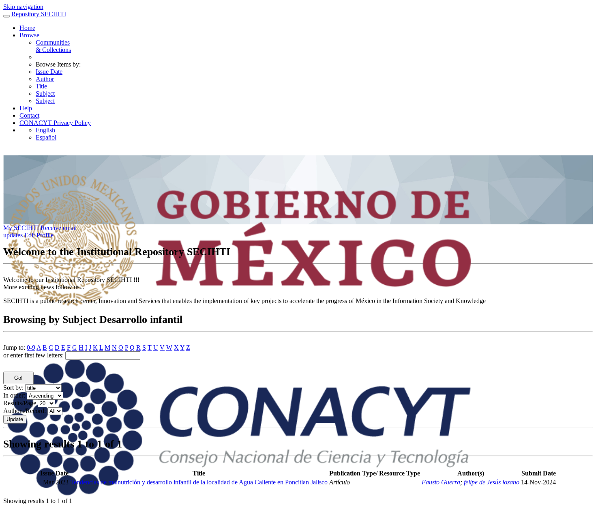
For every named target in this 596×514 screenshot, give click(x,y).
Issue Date (49, 71)
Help (25, 108)
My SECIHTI (21, 227)
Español (46, 137)
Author (45, 78)
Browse (29, 35)
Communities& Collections (53, 46)
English (45, 130)
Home (27, 27)
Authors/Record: (24, 410)
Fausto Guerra (441, 482)
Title (41, 86)
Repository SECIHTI (38, 14)
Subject (45, 93)
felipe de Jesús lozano (491, 482)
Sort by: (13, 387)
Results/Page (19, 403)
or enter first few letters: (33, 355)
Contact (29, 115)
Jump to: (14, 347)
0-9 (31, 347)
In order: (14, 395)
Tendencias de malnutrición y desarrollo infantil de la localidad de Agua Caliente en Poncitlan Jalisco (199, 482)
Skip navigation (23, 6)
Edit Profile (39, 235)
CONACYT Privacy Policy (55, 122)
